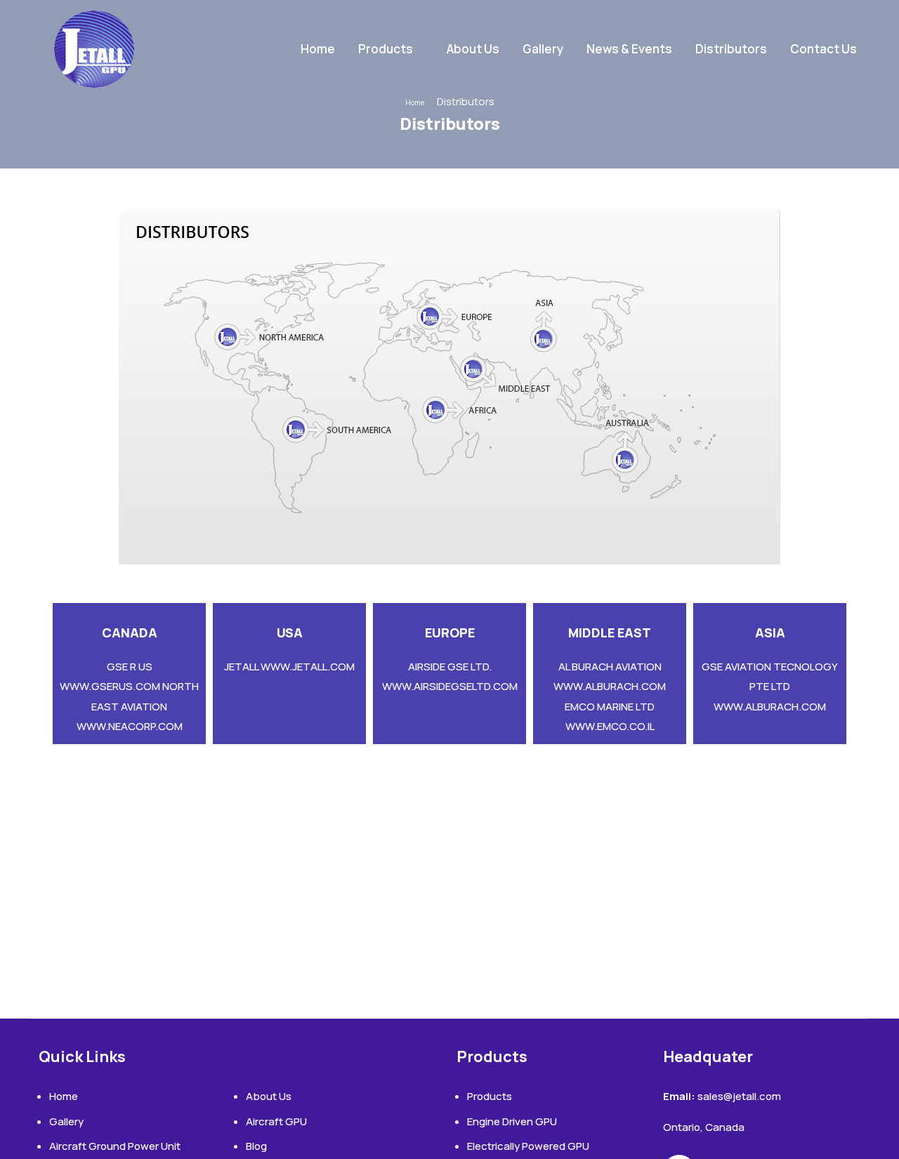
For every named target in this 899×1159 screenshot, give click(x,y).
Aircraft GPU (276, 1121)
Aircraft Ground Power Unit (115, 1146)
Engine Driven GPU (512, 1121)
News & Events (629, 49)
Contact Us (823, 49)
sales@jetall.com (739, 1096)
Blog (256, 1146)
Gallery (543, 49)
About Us (473, 49)
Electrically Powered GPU (528, 1146)
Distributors (731, 49)
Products (385, 49)
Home (318, 49)
